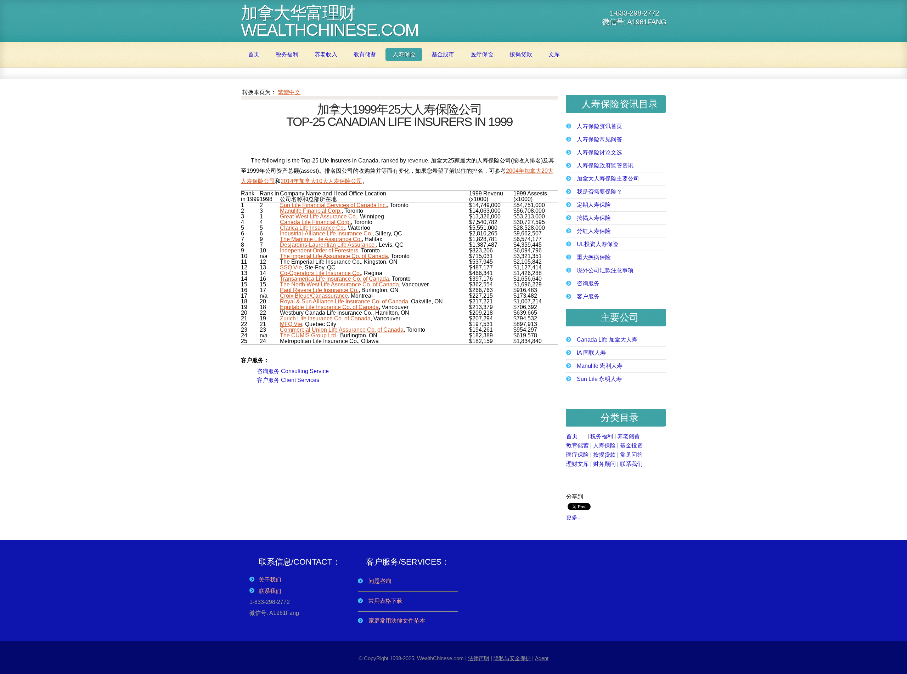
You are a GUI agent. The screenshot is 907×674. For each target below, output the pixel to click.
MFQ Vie (291, 324)
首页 (253, 54)
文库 (554, 54)
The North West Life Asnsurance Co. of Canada (339, 284)
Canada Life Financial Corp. (315, 222)
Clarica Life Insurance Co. (312, 228)
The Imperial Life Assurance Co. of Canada (334, 256)
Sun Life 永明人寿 (599, 379)
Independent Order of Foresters (319, 250)
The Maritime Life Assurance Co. (321, 239)
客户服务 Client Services (288, 380)
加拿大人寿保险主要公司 (608, 179)
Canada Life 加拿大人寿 (607, 340)
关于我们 (267, 580)
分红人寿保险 (594, 231)
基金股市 (443, 54)
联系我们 (631, 464)
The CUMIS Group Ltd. (308, 335)
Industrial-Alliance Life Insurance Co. (326, 233)
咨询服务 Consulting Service (293, 371)
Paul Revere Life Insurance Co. (319, 290)
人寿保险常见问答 (599, 139)
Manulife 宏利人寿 (599, 366)
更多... (574, 517)
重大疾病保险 (594, 257)
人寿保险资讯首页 (599, 126)
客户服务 (588, 296)
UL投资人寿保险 (597, 244)
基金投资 (631, 445)
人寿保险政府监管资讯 (605, 165)
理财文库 (577, 464)
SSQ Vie (291, 267)
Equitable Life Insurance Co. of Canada (329, 307)
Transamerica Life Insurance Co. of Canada (334, 279)
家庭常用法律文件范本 (396, 621)
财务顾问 (604, 464)
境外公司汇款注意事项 (605, 270)
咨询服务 (588, 283)
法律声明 (478, 658)
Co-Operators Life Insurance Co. (320, 273)
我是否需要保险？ (599, 192)
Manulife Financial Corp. (311, 211)
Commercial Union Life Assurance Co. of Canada (342, 330)
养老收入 (326, 54)
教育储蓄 (365, 54)
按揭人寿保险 (594, 218)
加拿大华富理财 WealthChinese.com (329, 21)
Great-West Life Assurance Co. (318, 216)
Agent (541, 658)
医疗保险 (482, 54)
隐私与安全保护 (512, 658)
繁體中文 (289, 92)
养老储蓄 (628, 436)
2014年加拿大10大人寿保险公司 (321, 181)
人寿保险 (404, 54)
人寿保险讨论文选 (599, 152)
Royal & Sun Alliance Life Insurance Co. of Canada (344, 301)
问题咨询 (379, 581)
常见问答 (631, 455)
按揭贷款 (520, 54)
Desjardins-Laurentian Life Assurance (328, 245)
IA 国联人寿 (591, 353)
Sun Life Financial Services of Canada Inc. (333, 205)
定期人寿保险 (594, 205)
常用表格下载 (385, 601)
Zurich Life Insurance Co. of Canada (325, 318)
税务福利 (287, 54)
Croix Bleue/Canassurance (314, 296)
